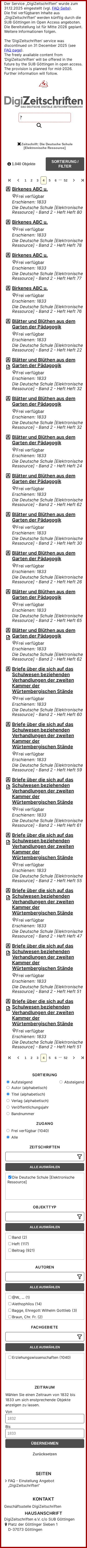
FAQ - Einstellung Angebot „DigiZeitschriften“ (31, 1483)
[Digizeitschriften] (43, 84)
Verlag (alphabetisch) (29, 1100)
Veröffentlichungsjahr (29, 1107)
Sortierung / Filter (65, 164)
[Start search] (39, 125)
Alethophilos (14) (27, 1304)
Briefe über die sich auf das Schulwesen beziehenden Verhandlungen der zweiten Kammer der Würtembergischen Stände (43, 680)
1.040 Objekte (23, 164)
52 (66, 180)
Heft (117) (20, 1243)
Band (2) (19, 1237)
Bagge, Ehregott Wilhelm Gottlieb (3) (44, 1310)
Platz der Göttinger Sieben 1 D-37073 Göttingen (33, 1527)
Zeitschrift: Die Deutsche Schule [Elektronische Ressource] (47, 146)
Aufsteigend (21, 1082)
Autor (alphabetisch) (28, 1087)
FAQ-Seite (60, 8)
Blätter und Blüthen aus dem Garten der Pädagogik (43, 324)
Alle (14, 1137)
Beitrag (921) (23, 1250)
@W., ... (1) (21, 1297)
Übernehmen (44, 1443)
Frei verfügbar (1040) (29, 1130)
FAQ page (12, 50)
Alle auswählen (45, 1167)
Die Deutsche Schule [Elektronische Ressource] (40, 1179)
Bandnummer (22, 1113)
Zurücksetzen (45, 1454)
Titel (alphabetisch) (27, 1094)
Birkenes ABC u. (30, 189)
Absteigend (73, 1082)
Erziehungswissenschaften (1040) (41, 1357)
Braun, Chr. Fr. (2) (27, 1317)
